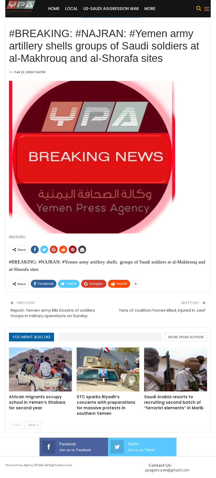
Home (54, 8)
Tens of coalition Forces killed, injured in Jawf (162, 310)
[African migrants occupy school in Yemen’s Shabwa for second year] (40, 369)
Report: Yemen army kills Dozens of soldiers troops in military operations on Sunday (53, 312)
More (149, 8)
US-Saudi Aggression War (111, 8)
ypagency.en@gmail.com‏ (167, 469)
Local (71, 8)
